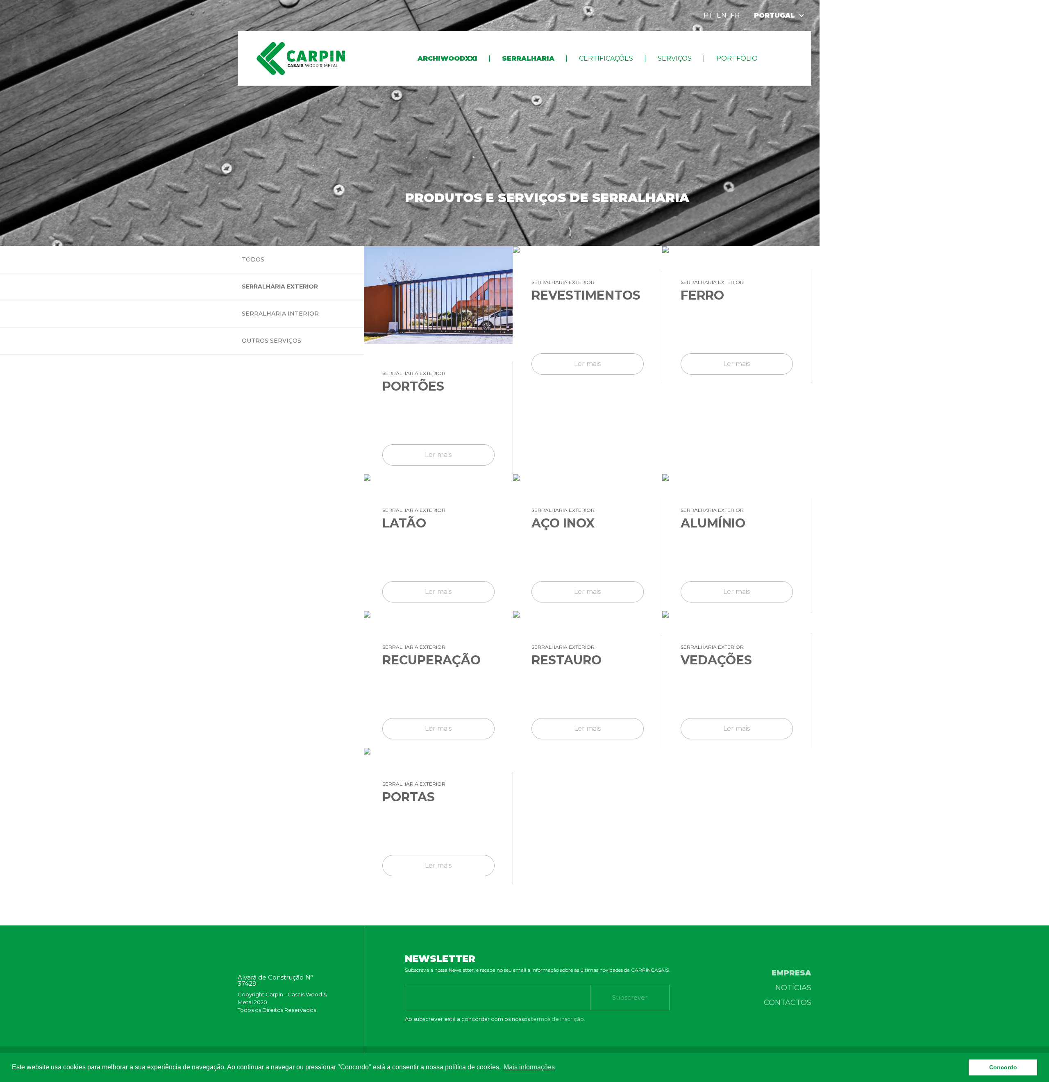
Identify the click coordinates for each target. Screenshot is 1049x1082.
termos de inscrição (557, 1019)
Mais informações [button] (529, 1067)
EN (722, 15)
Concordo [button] (1003, 1067)
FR (735, 15)
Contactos (787, 1002)
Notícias (793, 987)
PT (708, 15)
